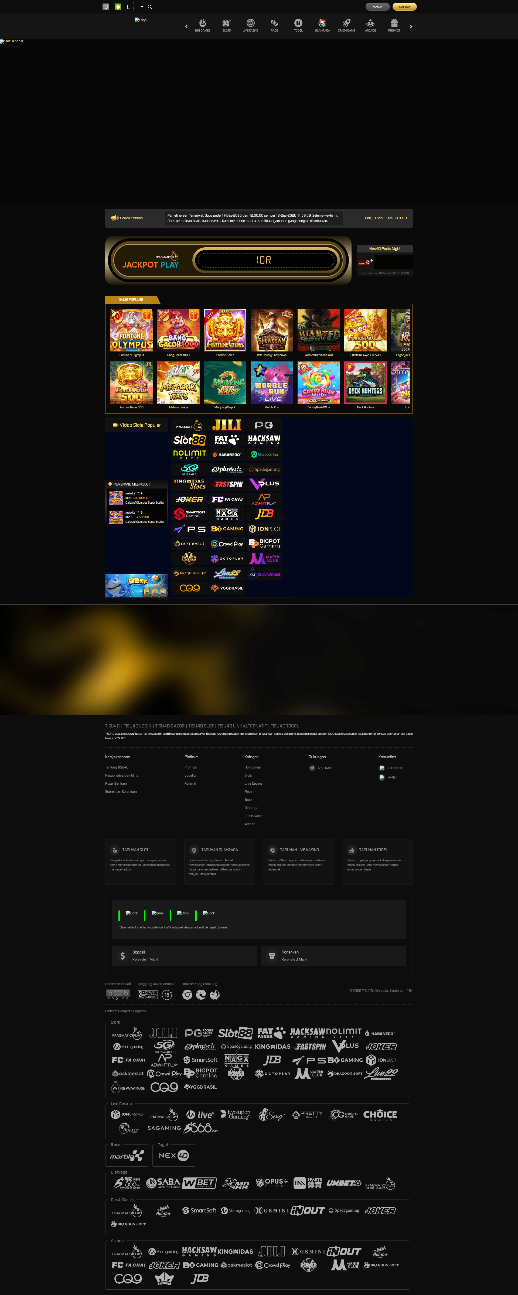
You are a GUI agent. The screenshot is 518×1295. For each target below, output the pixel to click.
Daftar (404, 7)
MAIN (135, 330)
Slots (227, 30)
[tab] (189, 425)
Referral (190, 783)
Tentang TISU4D (116, 767)
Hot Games (202, 30)
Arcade (370, 30)
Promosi (394, 30)
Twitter (392, 777)
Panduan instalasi (470, 668)
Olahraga (322, 30)
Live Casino (250, 30)
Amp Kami (325, 768)
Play (169, 265)
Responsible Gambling (121, 775)
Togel (298, 30)
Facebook (394, 768)
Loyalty (190, 775)
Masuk (377, 7)
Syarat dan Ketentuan (121, 791)
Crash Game (346, 30)
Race (274, 30)
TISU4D (109, 734)
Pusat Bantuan (116, 783)
